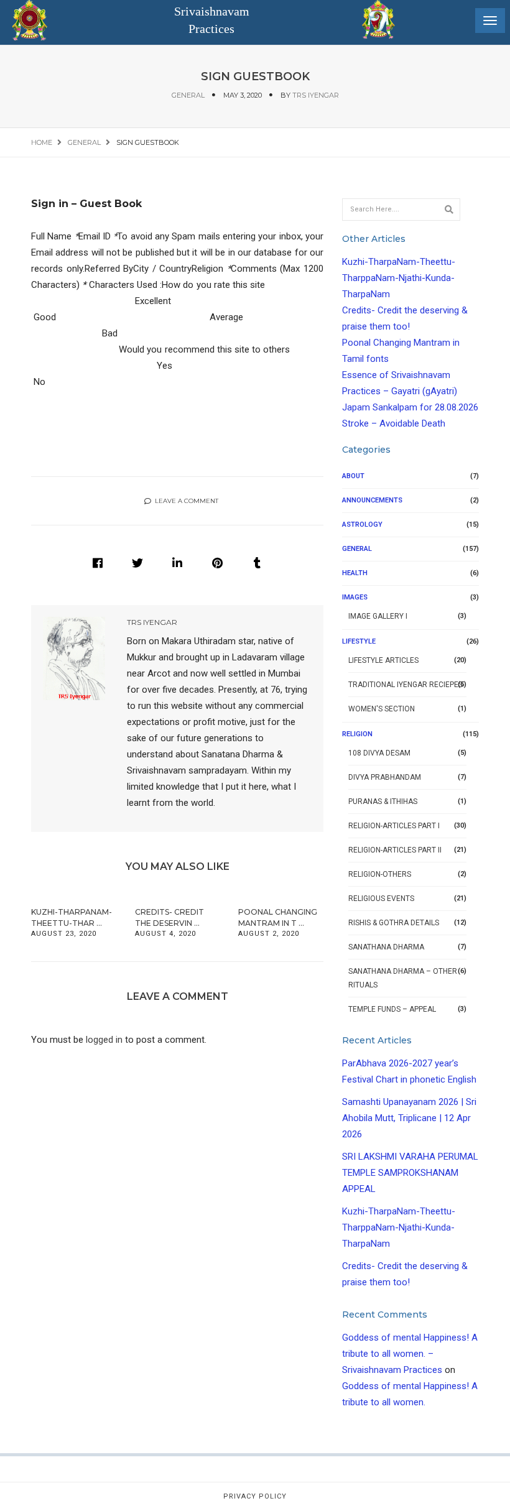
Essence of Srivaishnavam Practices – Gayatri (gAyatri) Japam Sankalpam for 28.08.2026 (410, 391)
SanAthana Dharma (386, 947)
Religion (357, 734)
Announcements (372, 500)
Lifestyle (359, 641)
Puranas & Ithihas (382, 801)
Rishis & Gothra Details (393, 922)
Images (355, 597)
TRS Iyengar (315, 95)
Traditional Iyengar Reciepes (405, 684)
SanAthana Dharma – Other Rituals (402, 978)
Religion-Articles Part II (395, 850)
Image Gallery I (377, 616)
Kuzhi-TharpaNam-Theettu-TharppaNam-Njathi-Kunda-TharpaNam (398, 278)
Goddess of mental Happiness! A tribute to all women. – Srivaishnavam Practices (410, 1353)
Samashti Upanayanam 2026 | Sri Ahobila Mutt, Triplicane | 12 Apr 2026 (409, 1118)
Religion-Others (379, 874)
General (188, 95)
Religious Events (381, 898)
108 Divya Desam (379, 753)
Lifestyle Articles (383, 660)
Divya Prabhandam (384, 777)
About (353, 476)
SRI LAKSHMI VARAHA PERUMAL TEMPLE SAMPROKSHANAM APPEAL (410, 1172)
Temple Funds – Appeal (392, 1009)
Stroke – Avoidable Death (393, 423)
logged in (104, 1039)
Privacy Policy (255, 1496)
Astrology (362, 524)
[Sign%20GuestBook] (97, 562)
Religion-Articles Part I (394, 825)
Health (355, 573)
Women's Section (381, 709)
